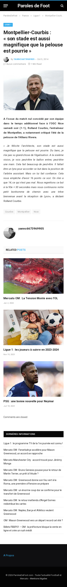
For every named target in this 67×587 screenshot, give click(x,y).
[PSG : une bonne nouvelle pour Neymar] (33, 379)
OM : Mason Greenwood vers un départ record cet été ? (33, 520)
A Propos (8, 555)
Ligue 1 (8, 25)
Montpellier (24, 211)
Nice (36, 211)
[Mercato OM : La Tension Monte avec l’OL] (33, 276)
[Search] (62, 6)
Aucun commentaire (16, 64)
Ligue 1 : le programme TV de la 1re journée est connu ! (33, 443)
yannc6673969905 (24, 59)
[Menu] (5, 6)
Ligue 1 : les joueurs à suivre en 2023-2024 (31, 349)
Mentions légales (38, 578)
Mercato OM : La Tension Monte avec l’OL (30, 298)
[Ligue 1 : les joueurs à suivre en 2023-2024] (33, 327)
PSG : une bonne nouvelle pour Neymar (28, 401)
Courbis (9, 211)
